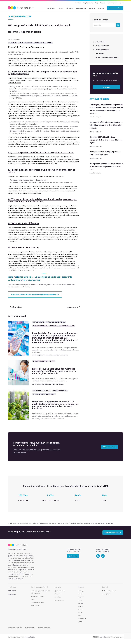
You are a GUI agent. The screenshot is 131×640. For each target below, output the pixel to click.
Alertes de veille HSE (102, 50)
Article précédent (16, 307)
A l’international (59, 600)
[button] (126, 634)
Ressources (92, 8)
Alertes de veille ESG (102, 46)
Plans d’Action (35, 605)
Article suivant (73, 307)
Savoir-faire (51, 8)
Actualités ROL (100, 42)
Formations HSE (81, 8)
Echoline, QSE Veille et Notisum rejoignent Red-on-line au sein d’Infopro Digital (106, 140)
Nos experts (58, 594)
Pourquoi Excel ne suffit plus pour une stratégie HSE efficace (105, 153)
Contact (102, 3)
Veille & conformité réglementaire (107, 57)
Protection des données (15, 627)
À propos (101, 8)
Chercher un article (100, 19)
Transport (53, 523)
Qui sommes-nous (60, 591)
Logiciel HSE (100, 53)
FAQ (96, 3)
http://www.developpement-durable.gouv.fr (39, 104)
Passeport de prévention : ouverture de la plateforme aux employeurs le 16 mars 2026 (106, 166)
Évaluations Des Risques (38, 602)
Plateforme (69, 8)
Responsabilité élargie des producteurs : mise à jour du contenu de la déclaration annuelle (106, 125)
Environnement (44, 523)
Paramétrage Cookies (44, 627)
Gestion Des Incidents (37, 596)
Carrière (78, 3)
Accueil (10, 523)
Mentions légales (30, 627)
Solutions (60, 8)
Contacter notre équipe (109, 591)
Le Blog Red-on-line (19, 523)
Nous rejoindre (106, 594)
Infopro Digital (30, 637)
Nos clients (58, 597)
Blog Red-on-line (88, 3)
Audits (33, 599)
